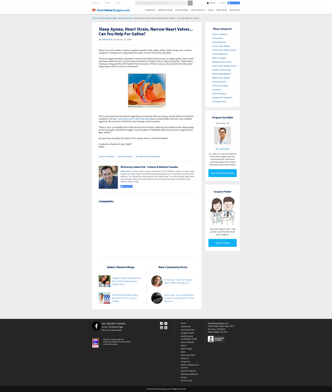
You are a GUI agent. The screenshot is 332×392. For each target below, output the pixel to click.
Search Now (222, 243)
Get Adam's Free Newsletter (148, 156)
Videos (183, 345)
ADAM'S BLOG (221, 10)
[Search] (190, 3)
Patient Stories (219, 81)
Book (183, 352)
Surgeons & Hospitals (222, 97)
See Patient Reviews (222, 173)
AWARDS (107, 3)
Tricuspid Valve (219, 101)
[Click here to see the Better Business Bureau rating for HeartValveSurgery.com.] (230, 339)
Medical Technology (221, 69)
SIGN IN (223, 3)
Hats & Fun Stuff (188, 355)
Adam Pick (107, 39)
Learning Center (188, 329)
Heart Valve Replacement (224, 65)
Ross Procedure (219, 93)
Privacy (184, 377)
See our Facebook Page (112, 330)
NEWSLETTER (235, 10)
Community (186, 326)
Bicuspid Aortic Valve (222, 62)
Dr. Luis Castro (222, 148)
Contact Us (185, 361)
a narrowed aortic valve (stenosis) (133, 118)
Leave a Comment (107, 156)
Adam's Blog (186, 348)
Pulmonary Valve (220, 85)
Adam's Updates (219, 34)
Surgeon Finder (187, 333)
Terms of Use (186, 380)
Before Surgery (219, 58)
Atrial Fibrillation (220, 54)
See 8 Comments (125, 156)
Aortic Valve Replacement (224, 50)
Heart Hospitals (187, 342)
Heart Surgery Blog (108, 18)
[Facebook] (96, 326)
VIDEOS (210, 10)
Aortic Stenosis (125, 18)
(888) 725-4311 (221, 332)
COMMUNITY (150, 10)
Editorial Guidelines (189, 374)
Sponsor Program (188, 371)
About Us (185, 358)
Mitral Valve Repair (221, 77)
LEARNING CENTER (165, 10)
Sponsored (221, 123)
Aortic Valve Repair (221, 46)
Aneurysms (217, 38)
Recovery (216, 89)
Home (95, 18)
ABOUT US (95, 3)
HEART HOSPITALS (198, 10)
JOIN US (212, 3)
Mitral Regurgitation (221, 73)
